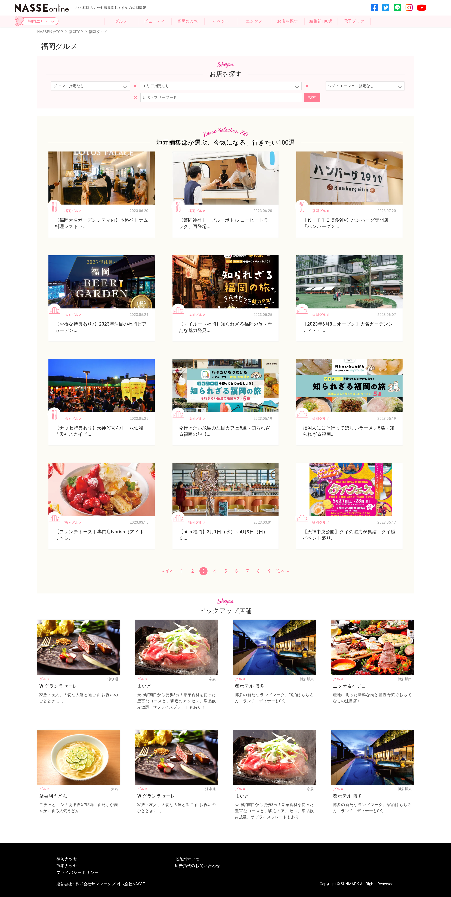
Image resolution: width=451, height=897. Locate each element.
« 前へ (168, 571)
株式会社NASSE (131, 884)
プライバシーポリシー (77, 873)
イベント (221, 21)
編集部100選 (320, 21)
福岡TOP (76, 32)
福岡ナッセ (66, 859)
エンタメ (254, 21)
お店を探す (287, 21)
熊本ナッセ (66, 866)
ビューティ (154, 21)
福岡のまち (187, 21)
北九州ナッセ (187, 859)
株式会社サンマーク (93, 884)
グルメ (121, 21)
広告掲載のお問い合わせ (197, 866)
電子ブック (354, 21)
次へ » (282, 571)
